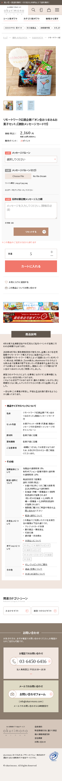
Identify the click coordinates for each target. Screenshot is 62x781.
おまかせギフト (37, 37)
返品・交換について (33, 568)
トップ (5, 37)
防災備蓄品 (31, 27)
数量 (10, 253)
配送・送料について (33, 515)
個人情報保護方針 (42, 734)
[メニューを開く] (57, 10)
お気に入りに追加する (19, 282)
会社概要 (38, 738)
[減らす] (51, 255)
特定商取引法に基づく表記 (46, 730)
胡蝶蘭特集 (45, 27)
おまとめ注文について (35, 573)
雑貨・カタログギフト (19, 37)
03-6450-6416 (32, 661)
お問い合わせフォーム (33, 694)
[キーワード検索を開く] (33, 10)
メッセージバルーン (18, 152)
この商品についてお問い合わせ (23, 287)
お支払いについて (33, 540)
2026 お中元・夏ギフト (14, 27)
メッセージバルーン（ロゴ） (21, 170)
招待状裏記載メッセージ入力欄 (24, 199)
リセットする (31, 231)
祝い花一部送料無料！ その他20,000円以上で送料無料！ (27, 2)
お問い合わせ (40, 742)
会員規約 (38, 726)
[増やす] (51, 252)
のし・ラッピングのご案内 (36, 564)
